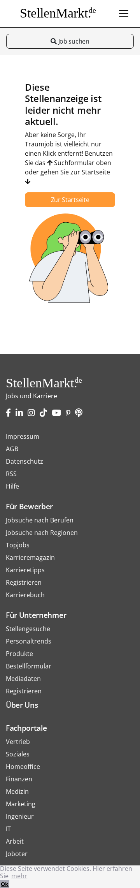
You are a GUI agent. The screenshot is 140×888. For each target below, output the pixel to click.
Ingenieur (20, 816)
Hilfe (12, 486)
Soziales (18, 754)
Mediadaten (23, 678)
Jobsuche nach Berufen (40, 520)
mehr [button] (19, 876)
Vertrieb (18, 741)
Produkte (19, 653)
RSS (11, 473)
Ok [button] (5, 884)
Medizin (17, 791)
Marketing (20, 804)
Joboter (17, 853)
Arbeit (15, 841)
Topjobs (18, 545)
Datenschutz (24, 461)
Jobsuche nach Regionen (42, 532)
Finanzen (19, 779)
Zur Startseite (70, 199)
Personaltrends (28, 641)
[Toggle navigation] (123, 13)
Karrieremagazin (30, 557)
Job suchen (73, 41)
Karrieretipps (25, 570)
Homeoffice (23, 766)
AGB (12, 449)
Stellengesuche (28, 628)
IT (8, 829)
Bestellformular (28, 666)
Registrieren (24, 582)
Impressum (22, 436)
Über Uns (22, 705)
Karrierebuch (25, 595)
